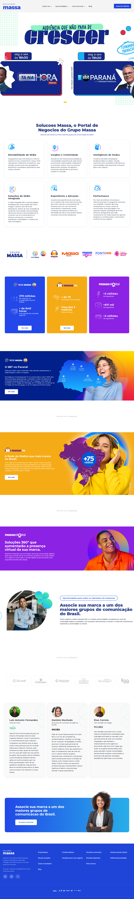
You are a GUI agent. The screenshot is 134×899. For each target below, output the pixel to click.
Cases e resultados (45, 863)
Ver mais (24, 328)
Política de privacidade (118, 858)
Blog (90, 6)
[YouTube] (17, 876)
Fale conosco (91, 863)
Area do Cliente (122, 6)
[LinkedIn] (11, 876)
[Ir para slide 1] (64, 102)
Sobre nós (46, 6)
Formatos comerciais (93, 852)
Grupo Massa (43, 852)
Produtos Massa (68, 852)
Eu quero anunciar (26, 822)
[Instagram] (5, 876)
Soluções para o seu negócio (72, 858)
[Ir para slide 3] (69, 102)
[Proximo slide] (128, 58)
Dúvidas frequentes (93, 858)
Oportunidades (61, 6)
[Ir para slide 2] (67, 102)
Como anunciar (77, 6)
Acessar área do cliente (118, 852)
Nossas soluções (44, 858)
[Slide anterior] (5, 58)
